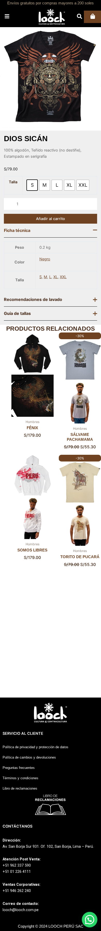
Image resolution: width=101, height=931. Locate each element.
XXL (63, 289)
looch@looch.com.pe (21, 909)
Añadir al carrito (50, 231)
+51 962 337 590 (17, 865)
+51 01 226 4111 (17, 871)
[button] (89, 919)
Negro (44, 272)
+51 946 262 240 (17, 890)
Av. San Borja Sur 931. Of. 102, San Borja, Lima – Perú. (48, 846)
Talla (13, 182)
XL (55, 289)
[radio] (32, 185)
